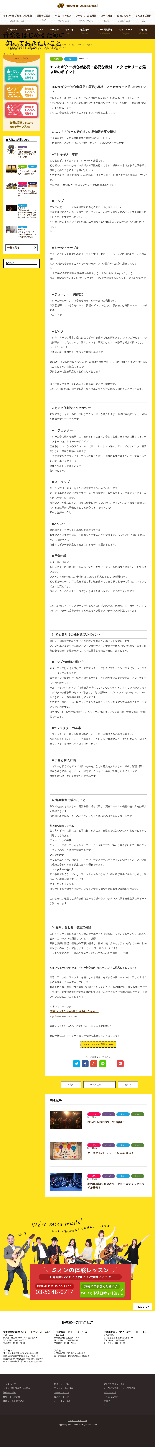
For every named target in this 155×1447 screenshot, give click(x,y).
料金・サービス (61, 1384)
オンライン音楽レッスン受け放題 (119, 1388)
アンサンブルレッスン (114, 1384)
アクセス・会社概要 (63, 1388)
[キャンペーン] (21, 93)
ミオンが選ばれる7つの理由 (16, 1388)
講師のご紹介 (9, 1392)
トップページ (9, 1384)
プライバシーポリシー (77, 1420)
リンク (107, 1405)
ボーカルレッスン (62, 1401)
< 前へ (71, 1084)
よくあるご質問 (111, 1396)
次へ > (128, 1084)
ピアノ (34, 1332)
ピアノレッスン (61, 1396)
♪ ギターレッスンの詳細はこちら (98, 1044)
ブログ (107, 1401)
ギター (25, 1332)
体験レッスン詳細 (11, 1396)
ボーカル (44, 1332)
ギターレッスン (61, 1392)
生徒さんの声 (110, 1392)
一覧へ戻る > (99, 1084)
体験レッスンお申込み (13, 1401)
